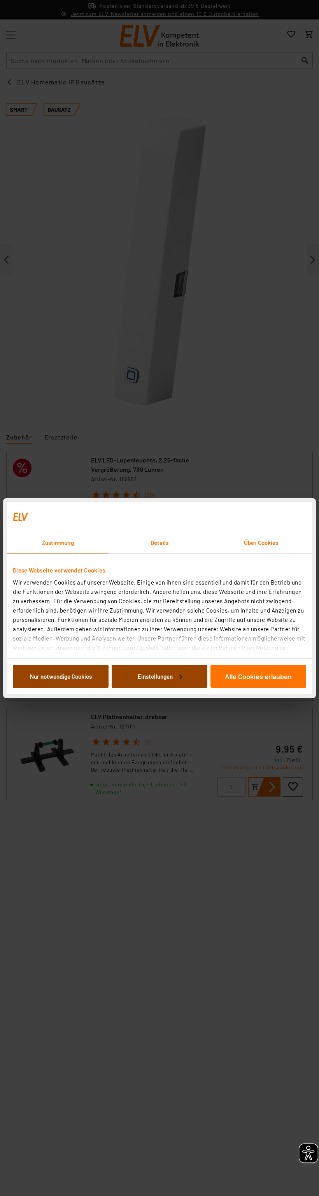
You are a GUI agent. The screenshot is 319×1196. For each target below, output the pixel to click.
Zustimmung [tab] (58, 542)
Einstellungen (155, 676)
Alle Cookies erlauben (258, 676)
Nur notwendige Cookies (61, 676)
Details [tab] (160, 542)
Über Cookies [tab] (261, 542)
